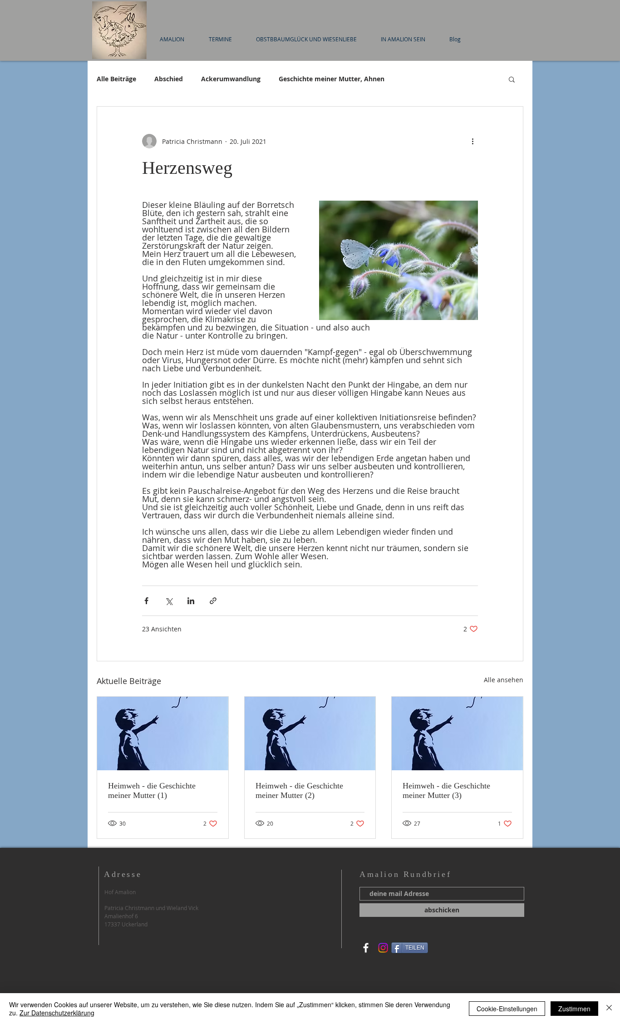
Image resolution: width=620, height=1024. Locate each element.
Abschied (168, 78)
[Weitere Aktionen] (472, 141)
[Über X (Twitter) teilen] (168, 600)
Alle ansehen (503, 679)
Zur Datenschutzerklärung (57, 1012)
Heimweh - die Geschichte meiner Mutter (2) (299, 790)
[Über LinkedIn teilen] (191, 600)
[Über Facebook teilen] (146, 600)
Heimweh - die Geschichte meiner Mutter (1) (152, 790)
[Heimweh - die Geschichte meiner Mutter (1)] (162, 733)
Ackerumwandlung (231, 78)
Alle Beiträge (116, 78)
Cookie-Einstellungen (507, 1008)
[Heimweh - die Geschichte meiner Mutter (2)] (310, 733)
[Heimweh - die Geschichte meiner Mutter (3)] (457, 733)
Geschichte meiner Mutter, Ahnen (331, 78)
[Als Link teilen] (213, 600)
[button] (511, 79)
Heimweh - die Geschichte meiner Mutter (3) (446, 790)
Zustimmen (574, 1008)
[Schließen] (609, 1008)
